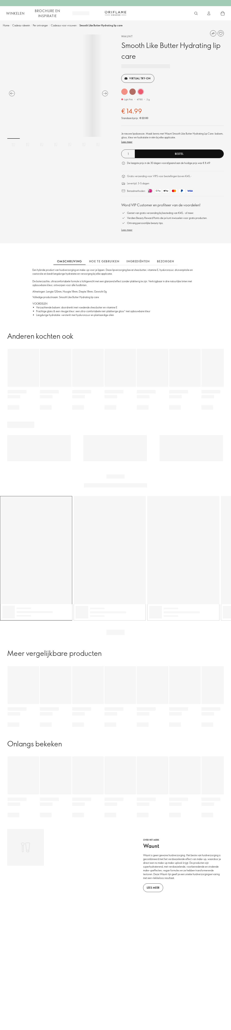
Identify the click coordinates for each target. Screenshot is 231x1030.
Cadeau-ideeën (21, 25)
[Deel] (213, 33)
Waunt (127, 36)
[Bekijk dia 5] (70, 144)
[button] (124, 92)
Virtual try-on (140, 78)
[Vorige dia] (12, 93)
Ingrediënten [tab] (138, 261)
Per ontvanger (40, 25)
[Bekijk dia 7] (98, 144)
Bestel (179, 153)
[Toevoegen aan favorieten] (221, 33)
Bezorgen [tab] (165, 261)
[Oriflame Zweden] (115, 13)
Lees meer (126, 142)
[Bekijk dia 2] (27, 144)
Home (6, 25)
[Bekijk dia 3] (41, 144)
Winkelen (15, 13)
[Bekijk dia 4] (55, 144)
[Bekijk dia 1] (13, 144)
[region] (58, 85)
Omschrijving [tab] (69, 261)
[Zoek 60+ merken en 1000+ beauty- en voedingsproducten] (196, 13)
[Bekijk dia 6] (84, 144)
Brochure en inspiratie (47, 13)
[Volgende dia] (105, 93)
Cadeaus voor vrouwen (64, 25)
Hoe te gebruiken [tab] (104, 261)
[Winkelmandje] (222, 13)
